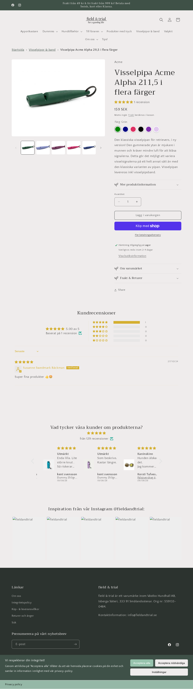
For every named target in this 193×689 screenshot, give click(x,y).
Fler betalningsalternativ (148, 235)
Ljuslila (156, 129)
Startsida (18, 49)
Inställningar (159, 672)
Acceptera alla (141, 662)
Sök (14, 622)
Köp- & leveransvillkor (25, 609)
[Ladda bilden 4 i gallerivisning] (73, 147)
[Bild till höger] (101, 148)
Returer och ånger (23, 615)
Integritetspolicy (21, 602)
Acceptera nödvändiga (171, 662)
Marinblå (125, 129)
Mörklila (148, 129)
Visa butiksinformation (132, 256)
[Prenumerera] (75, 644)
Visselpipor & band (42, 49)
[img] (24, 362)
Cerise (133, 129)
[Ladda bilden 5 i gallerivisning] (89, 147)
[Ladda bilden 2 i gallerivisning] (43, 147)
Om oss (16, 596)
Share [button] (121, 289)
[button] (49, 31)
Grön (117, 129)
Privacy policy (13, 684)
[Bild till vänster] (16, 148)
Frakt (131, 115)
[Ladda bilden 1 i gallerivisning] (27, 147)
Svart (141, 129)
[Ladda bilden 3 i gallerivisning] (58, 147)
